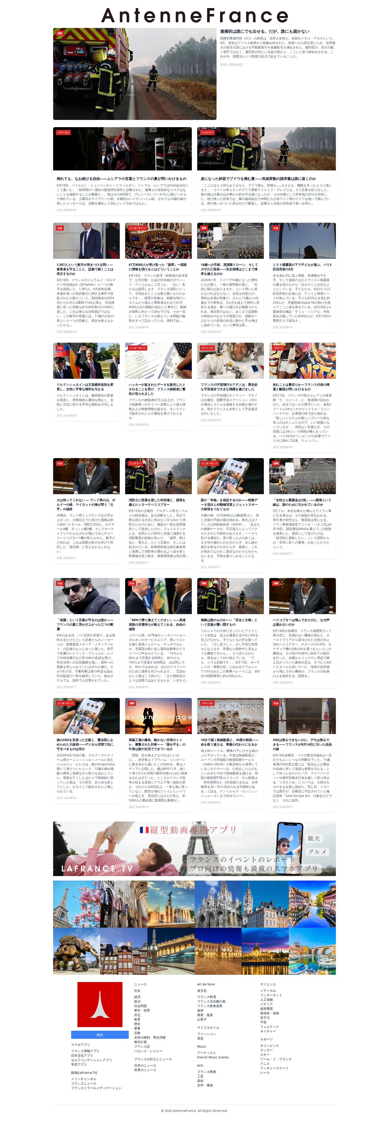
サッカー (266, 1050)
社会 (137, 990)
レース (265, 1072)
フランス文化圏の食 (211, 1001)
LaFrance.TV (87, 1072)
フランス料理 (206, 997)
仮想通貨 (266, 1008)
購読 (100, 1035)
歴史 (137, 1024)
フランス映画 (206, 1071)
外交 (137, 1015)
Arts (200, 1065)
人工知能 (266, 999)
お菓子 (202, 1019)
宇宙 (263, 1022)
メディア (266, 1004)
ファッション (206, 1034)
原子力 (265, 1017)
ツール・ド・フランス (276, 1059)
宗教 (137, 1033)
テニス (265, 1063)
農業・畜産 (205, 1015)
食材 (200, 1010)
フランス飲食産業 (209, 1006)
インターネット (271, 995)
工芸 (200, 1076)
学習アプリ (79, 1064)
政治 (137, 1001)
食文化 (202, 990)
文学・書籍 (205, 1085)
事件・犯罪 (142, 1010)
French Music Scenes (213, 1057)
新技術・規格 (269, 1013)
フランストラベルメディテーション (96, 1088)
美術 (200, 1080)
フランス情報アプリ (85, 1051)
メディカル (268, 990)
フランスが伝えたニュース (153, 1059)
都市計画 (140, 1042)
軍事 (137, 1028)
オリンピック (269, 1045)
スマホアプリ (80, 1044)
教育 (137, 1019)
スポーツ (266, 1039)
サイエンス (268, 984)
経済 (137, 997)
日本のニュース (145, 1065)
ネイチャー (268, 1031)
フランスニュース (83, 1083)
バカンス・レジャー (148, 1051)
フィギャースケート (274, 1068)
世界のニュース (145, 1070)
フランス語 (142, 1046)
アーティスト (206, 1053)
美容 (200, 1038)
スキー (265, 1054)
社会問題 (140, 1006)
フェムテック (269, 1026)
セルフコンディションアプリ (91, 1060)
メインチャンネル (83, 1079)
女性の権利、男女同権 (150, 1037)
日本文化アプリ (82, 1055)
